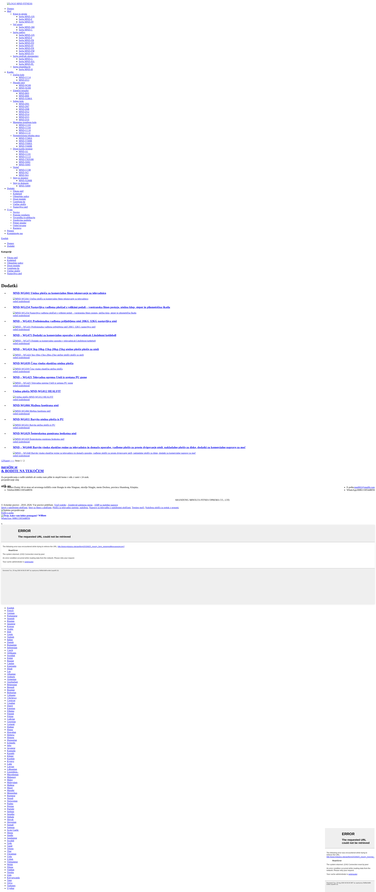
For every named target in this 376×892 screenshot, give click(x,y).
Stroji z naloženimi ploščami (14, 507)
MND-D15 (24, 117)
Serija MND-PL (26, 64)
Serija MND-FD (26, 43)
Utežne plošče (19, 204)
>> (13, 460)
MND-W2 (23, 172)
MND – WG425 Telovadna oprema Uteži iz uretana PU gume (50, 377)
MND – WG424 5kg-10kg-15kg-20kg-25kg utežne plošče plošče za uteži (56, 349)
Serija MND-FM (26, 51)
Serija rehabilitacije (22, 67)
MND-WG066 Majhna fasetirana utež (36, 405)
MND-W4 (23, 175)
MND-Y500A (25, 138)
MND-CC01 (25, 154)
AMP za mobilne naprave (106, 505)
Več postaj (17, 24)
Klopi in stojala (20, 14)
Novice (16, 212)
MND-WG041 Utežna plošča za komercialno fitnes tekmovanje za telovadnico (59, 293)
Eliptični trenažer (21, 90)
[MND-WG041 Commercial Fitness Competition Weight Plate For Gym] (50, 299)
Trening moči (138, 507)
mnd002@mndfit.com (364, 487)
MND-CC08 (25, 170)
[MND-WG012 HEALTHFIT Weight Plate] (33, 397)
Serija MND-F (25, 19)
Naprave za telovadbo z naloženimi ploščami (110, 507)
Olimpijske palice (21, 196)
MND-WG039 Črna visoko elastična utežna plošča (43, 363)
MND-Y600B (25, 146)
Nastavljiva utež (20, 207)
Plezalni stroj (19, 82)
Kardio (10, 72)
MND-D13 (24, 80)
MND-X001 (24, 162)
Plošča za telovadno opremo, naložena (70, 507)
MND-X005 (24, 164)
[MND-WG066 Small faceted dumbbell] (32, 411)
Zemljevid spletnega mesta (80, 505)
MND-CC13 (25, 156)
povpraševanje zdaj (10, 480)
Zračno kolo (18, 74)
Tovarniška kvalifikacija (24, 217)
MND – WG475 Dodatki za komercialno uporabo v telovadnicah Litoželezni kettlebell (64, 335)
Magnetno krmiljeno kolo (24, 122)
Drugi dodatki (19, 199)
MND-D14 (24, 114)
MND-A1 (23, 151)
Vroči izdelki (60, 505)
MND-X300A (25, 98)
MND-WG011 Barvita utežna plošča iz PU (38, 419)
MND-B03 (24, 93)
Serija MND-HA (27, 61)
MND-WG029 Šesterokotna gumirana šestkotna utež (44, 433)
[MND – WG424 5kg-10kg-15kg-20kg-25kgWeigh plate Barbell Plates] (48, 355)
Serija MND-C (26, 30)
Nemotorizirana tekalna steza (26, 135)
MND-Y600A (25, 143)
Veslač (16, 167)
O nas (9, 209)
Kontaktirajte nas (15, 233)
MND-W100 (25, 85)
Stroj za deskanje (21, 183)
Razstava (17, 228)
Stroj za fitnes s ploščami (39, 507)
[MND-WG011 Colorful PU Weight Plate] (34, 425)
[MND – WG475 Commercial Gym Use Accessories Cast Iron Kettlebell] (54, 341)
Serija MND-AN (27, 16)
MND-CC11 (25, 133)
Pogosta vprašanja (21, 215)
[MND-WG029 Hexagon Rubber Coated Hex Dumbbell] (38, 439)
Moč (9, 11)
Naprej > (8, 460)
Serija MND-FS (26, 53)
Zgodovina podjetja (22, 220)
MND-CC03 (25, 125)
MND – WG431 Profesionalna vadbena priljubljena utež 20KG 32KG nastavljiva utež (65, 321)
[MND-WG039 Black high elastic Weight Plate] (38, 369)
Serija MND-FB (26, 40)
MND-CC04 (25, 127)
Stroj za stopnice (20, 178)
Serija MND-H (26, 69)
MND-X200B (25, 180)
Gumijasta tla (19, 201)
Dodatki (11, 188)
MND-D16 (24, 119)
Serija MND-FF (26, 22)
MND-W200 (25, 88)
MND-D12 (24, 111)
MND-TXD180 (26, 159)
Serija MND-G (26, 59)
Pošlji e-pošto (7, 513)
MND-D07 (24, 106)
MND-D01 (24, 104)
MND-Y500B (25, 141)
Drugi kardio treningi (22, 149)
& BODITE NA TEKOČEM (22, 469)
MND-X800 (24, 186)
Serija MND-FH (26, 48)
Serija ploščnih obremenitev (26, 56)
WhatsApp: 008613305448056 (15, 518)
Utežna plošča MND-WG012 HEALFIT (37, 391)
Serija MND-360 (27, 27)
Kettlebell (17, 193)
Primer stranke (19, 223)
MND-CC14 (25, 77)
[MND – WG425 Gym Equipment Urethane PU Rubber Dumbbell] (43, 383)
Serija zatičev (19, 32)
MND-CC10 (25, 130)
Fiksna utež (18, 191)
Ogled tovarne (19, 225)
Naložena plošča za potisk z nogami (161, 507)
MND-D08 (24, 109)
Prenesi (10, 231)
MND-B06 (24, 96)
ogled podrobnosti (21, 301)
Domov (10, 8)
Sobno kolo (18, 101)
